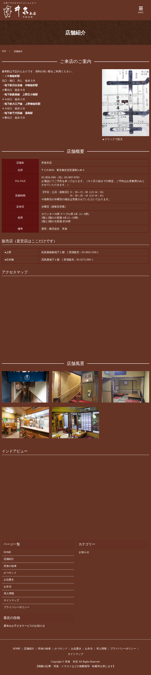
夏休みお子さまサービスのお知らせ (24, 625)
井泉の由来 (10, 566)
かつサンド (10, 572)
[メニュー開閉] (141, 8)
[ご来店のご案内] (125, 102)
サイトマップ (11, 600)
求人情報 (9, 593)
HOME (7, 552)
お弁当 (7, 586)
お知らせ (84, 552)
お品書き (9, 579)
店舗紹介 (9, 559)
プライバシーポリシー (16, 607)
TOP (4, 51)
